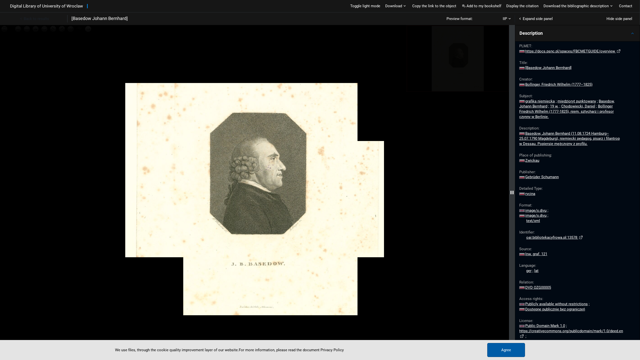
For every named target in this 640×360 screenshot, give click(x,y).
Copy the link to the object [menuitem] (434, 6)
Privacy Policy (332, 350)
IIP (505, 18)
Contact (625, 6)
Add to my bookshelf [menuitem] (483, 6)
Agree (506, 350)
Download (393, 6)
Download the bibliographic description (576, 6)
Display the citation (522, 6)
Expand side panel (538, 18)
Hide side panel (619, 18)
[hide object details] (512, 192)
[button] (577, 33)
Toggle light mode (365, 6)
